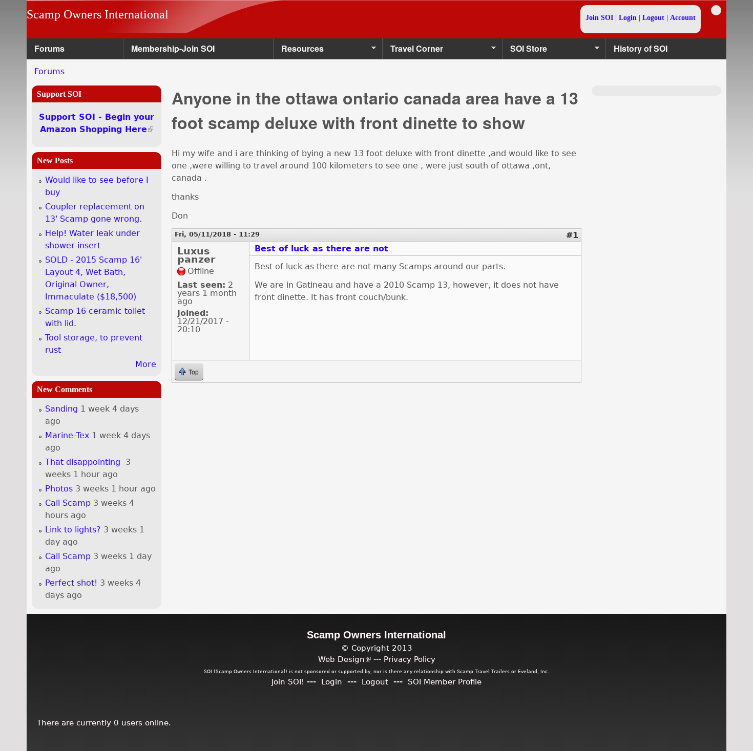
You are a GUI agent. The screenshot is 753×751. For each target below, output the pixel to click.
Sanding (61, 409)
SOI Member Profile (445, 681)
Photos (59, 488)
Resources (299, 50)
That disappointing (84, 462)
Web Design (344, 659)
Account (683, 18)
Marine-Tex (67, 435)
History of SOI (640, 48)
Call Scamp (68, 503)
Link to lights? (73, 529)
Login (628, 18)
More (145, 364)
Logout (653, 18)
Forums (49, 48)
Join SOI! (287, 681)
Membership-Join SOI (173, 48)
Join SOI (599, 18)
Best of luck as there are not (321, 248)
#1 (572, 235)
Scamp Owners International (98, 14)
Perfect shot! (71, 583)
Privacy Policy (409, 659)
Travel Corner (413, 50)
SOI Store (525, 50)
